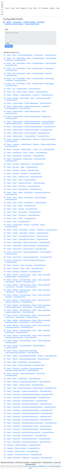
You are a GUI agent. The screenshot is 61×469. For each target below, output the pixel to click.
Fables (22, 167)
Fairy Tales (16, 164)
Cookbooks (36, 95)
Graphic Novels (27, 159)
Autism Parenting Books (27, 373)
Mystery (15, 350)
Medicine (19, 281)
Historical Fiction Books (13, 302)
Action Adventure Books (25, 55)
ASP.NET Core (43, 466)
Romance (21, 209)
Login (57, 8)
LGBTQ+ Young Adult (29, 245)
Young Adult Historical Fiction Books (32, 423)
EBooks (42, 225)
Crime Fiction (22, 186)
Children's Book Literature (32, 106)
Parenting (16, 373)
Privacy (30, 8)
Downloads (45, 8)
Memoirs (31, 92)
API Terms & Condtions (22, 462)
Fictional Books (22, 362)
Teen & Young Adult (30, 133)
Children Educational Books (32, 123)
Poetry (15, 378)
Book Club (49, 73)
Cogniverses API (36, 462)
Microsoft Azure (33, 466)
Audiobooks (9, 60)
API (39, 8)
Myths (14, 362)
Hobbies (15, 230)
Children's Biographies (31, 103)
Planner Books (24, 98)
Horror (15, 236)
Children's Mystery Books (14, 24)
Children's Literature (21, 445)
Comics (25, 152)
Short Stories (22, 215)
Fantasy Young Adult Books (30, 391)
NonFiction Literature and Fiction (15, 370)
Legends (23, 170)
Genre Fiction (41, 373)
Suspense (40, 356)
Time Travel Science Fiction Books (16, 352)
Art (40, 149)
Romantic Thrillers (24, 385)
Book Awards (49, 68)
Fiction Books (27, 156)
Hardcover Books (25, 95)
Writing (25, 92)
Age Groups (16, 457)
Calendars (16, 95)
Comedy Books (20, 317)
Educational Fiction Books (42, 192)
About (35, 8)
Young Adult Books (38, 58)
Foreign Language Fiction (31, 252)
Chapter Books (46, 116)
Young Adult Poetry (27, 435)
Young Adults (35, 457)
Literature (32, 230)
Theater (31, 152)
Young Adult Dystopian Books (31, 413)
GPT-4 (26, 466)
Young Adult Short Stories (29, 438)
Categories (23, 8)
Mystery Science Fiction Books (28, 350)
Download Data (47, 462)
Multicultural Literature (13, 327)
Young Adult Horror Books (27, 236)
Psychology (19, 287)
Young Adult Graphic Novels (30, 419)
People (9, 457)
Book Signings (50, 78)
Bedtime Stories (25, 164)
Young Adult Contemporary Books (32, 407)
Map (17, 8)
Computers (17, 22)
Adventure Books (11, 276)
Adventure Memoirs (39, 345)
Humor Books (10, 317)
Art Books (26, 225)
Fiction (19, 92)
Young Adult (35, 225)
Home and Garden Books (13, 307)
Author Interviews (51, 58)
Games (13, 8)
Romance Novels (38, 388)
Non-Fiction (16, 368)
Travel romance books (24, 388)
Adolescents (25, 457)
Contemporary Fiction (25, 183)
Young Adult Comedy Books (30, 404)
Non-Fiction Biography (36, 368)
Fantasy (35, 149)
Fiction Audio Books (11, 108)
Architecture (9, 80)
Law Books (24, 368)
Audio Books (46, 106)
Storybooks (24, 173)
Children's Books (29, 22)
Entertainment (17, 152)
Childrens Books (27, 307)
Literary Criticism (20, 451)
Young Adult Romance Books (28, 382)
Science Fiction (22, 212)
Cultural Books (10, 281)
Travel (28, 268)
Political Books (28, 192)
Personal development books (14, 337)
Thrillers (15, 385)
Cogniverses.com (2, 8)
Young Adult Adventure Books (31, 394)
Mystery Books (10, 332)
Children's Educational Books (33, 126)
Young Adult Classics (28, 401)
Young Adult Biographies (29, 397)
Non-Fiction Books (25, 275)
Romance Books (24, 322)
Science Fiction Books (48, 121)
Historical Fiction (23, 189)
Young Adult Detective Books (30, 410)
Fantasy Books (38, 55)
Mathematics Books (11, 322)
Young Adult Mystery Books (30, 429)
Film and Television (46, 252)
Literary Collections (20, 448)
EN (4, 22)
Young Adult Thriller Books (30, 442)
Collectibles (40, 230)
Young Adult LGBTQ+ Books (30, 426)
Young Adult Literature (22, 454)
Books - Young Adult (44, 275)
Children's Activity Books (48, 139)
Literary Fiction (17, 249)
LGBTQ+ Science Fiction (30, 242)
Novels (20, 192)
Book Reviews (21, 58)
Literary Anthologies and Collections (34, 260)
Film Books (9, 297)
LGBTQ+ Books (17, 242)
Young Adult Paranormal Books (31, 432)
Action (15, 55)
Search (7, 8)
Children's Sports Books (32, 130)
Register (52, 8)
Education (41, 22)
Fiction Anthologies (40, 197)
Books (9, 22)
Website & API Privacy (7, 462)
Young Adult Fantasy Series (30, 416)
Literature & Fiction (40, 159)
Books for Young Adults (43, 98)
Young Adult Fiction (32, 24)
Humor (15, 239)
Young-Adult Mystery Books (27, 356)
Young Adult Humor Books (27, 239)
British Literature (28, 249)
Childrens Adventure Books (14, 123)
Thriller (20, 218)
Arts (14, 58)
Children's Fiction (23, 176)
